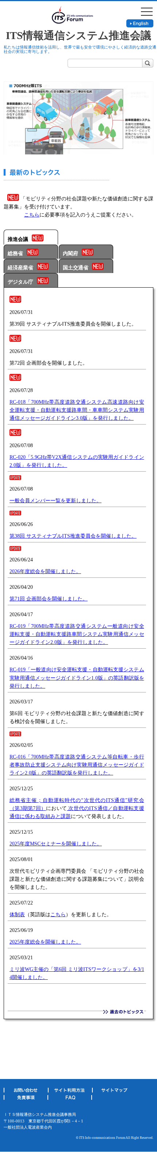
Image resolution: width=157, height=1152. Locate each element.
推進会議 (18, 239)
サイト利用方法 (70, 1091)
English (139, 23)
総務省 (15, 253)
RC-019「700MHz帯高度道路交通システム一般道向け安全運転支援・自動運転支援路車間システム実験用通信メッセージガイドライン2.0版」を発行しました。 (76, 634)
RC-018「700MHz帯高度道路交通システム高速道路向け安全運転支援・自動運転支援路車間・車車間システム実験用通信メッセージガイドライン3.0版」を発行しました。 (76, 410)
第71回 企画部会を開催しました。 (48, 599)
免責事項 (25, 1098)
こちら (31, 215)
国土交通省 (75, 267)
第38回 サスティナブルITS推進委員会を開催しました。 (73, 536)
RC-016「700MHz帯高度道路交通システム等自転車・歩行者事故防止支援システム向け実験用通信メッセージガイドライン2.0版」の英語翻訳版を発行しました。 (76, 765)
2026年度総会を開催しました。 (45, 571)
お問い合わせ (26, 1091)
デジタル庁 (20, 282)
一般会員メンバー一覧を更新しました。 (55, 500)
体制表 (17, 914)
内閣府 (70, 253)
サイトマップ (114, 1091)
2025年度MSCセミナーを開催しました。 (55, 843)
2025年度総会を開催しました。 (45, 942)
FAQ (69, 1098)
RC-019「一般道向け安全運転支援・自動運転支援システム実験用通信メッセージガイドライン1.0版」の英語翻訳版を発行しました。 (76, 677)
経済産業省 (20, 267)
